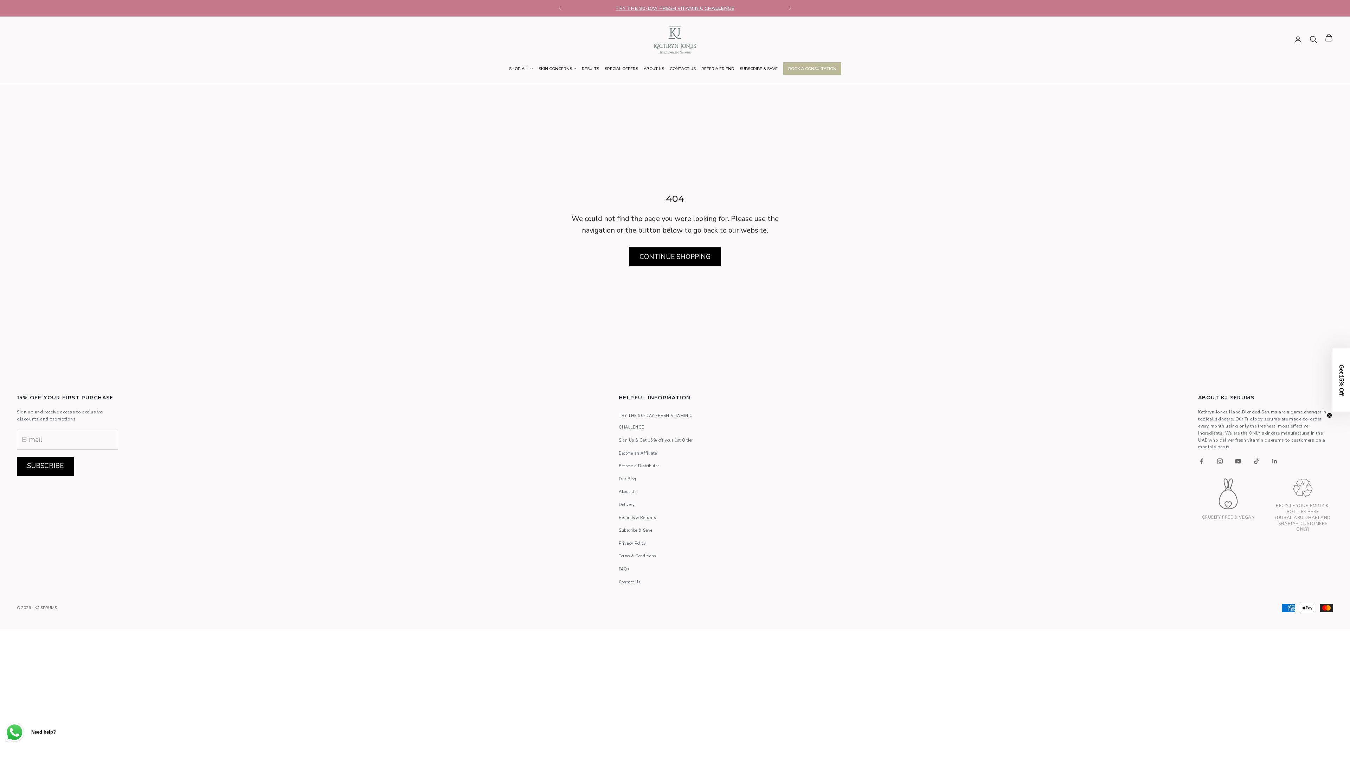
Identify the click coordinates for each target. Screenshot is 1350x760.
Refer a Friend (717, 68)
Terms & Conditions (637, 556)
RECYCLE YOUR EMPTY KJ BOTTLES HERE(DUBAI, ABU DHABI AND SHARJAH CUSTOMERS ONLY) (1303, 517)
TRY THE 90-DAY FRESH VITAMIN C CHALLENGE (675, 8)
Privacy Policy (632, 543)
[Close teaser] (1329, 415)
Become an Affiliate (638, 453)
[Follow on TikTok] (1256, 461)
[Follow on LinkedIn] (1274, 461)
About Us (654, 68)
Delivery (627, 504)
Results (590, 68)
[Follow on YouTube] (1238, 461)
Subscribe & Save (759, 68)
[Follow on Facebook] (1201, 461)
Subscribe (45, 465)
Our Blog (627, 479)
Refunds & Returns (637, 517)
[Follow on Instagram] (1219, 461)
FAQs (624, 569)
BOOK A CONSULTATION (812, 68)
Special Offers (621, 68)
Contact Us (683, 68)
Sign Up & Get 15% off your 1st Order (656, 440)
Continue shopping (675, 256)
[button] (1341, 380)
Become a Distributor (639, 466)
